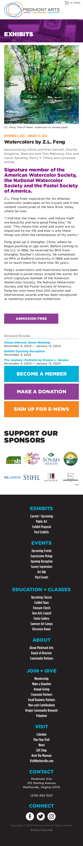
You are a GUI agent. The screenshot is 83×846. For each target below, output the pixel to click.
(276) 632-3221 (41, 795)
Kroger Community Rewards (41, 710)
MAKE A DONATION (41, 391)
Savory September (41, 566)
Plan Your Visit (41, 739)
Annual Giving (42, 689)
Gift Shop (41, 750)
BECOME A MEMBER (42, 374)
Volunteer (41, 716)
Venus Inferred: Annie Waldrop (27, 342)
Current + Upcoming (41, 516)
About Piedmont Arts (41, 648)
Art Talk (41, 572)
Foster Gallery (41, 618)
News (42, 745)
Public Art (41, 521)
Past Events (41, 577)
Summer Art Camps (41, 624)
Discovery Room (41, 629)
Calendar (41, 734)
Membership (41, 678)
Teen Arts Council (41, 613)
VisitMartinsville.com (41, 761)
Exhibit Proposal (41, 527)
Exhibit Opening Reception (24, 351)
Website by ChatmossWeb (41, 830)
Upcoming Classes (41, 597)
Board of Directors (41, 653)
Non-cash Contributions (41, 705)
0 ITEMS (75, 2)
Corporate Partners (41, 694)
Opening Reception (42, 561)
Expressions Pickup (42, 556)
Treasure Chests (41, 608)
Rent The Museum (42, 755)
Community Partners (41, 658)
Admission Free (31, 318)
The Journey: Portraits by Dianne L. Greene (36, 360)
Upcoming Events (42, 551)
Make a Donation (41, 684)
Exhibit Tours (41, 602)
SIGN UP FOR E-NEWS (41, 409)
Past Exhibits (41, 532)
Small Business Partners (41, 700)
